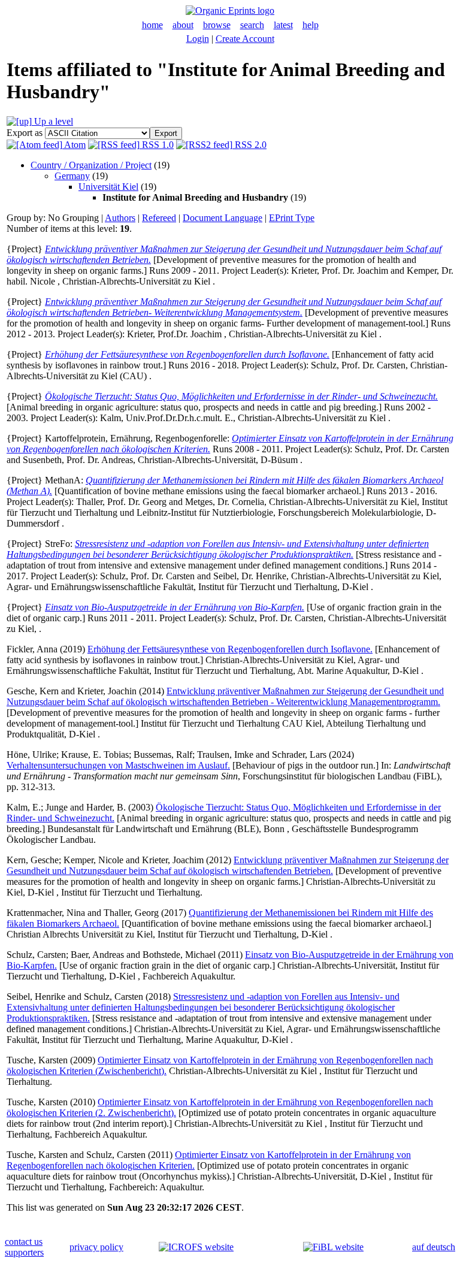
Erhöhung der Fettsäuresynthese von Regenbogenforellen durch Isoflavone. (230, 649)
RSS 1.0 (157, 145)
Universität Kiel (108, 187)
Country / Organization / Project (91, 165)
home (152, 25)
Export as (25, 133)
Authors (120, 218)
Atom (74, 145)
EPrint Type (291, 218)
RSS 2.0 (249, 145)
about (182, 25)
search (252, 25)
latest (283, 25)
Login (197, 39)
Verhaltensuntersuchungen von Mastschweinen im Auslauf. (118, 765)
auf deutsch (433, 1247)
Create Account (245, 39)
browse (217, 25)
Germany (72, 176)
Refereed (159, 218)
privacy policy (96, 1247)
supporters (24, 1252)
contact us (24, 1241)
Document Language (222, 218)
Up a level (52, 121)
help (310, 25)
